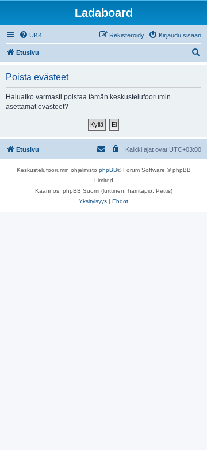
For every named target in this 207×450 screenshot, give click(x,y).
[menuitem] (30, 35)
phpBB (108, 170)
